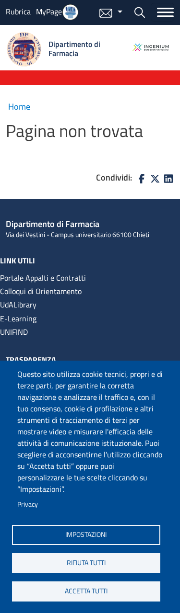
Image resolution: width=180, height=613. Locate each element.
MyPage (49, 11)
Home (19, 106)
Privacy (27, 504)
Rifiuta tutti (86, 563)
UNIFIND (14, 332)
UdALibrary (18, 304)
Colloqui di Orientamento (41, 291)
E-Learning (18, 318)
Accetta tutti (86, 591)
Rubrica (18, 11)
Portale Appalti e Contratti (43, 278)
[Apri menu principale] (162, 12)
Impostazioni (86, 534)
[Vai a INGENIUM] (150, 47)
